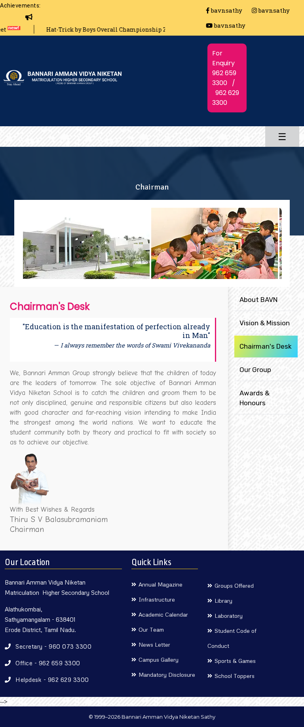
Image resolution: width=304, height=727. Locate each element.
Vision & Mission (264, 323)
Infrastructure (157, 599)
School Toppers (235, 675)
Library (223, 600)
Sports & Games (235, 660)
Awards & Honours (254, 398)
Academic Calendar (163, 614)
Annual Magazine (160, 584)
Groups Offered (234, 585)
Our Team (151, 629)
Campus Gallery (159, 659)
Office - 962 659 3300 (47, 662)
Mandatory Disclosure (167, 674)
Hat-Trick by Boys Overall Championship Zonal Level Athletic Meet (125, 29)
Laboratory (229, 615)
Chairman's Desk (265, 346)
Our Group (255, 370)
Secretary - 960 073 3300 (53, 646)
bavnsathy (225, 10)
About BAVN (258, 300)
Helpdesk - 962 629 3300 (52, 679)
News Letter (154, 644)
